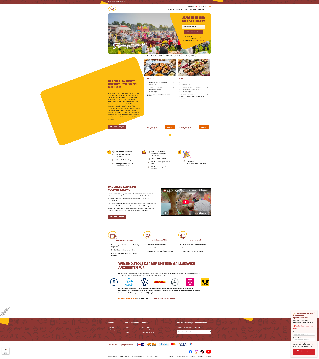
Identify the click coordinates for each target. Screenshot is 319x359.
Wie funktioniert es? (130, 330)
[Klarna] (163, 345)
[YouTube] (207, 352)
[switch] (5, 353)
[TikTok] (201, 352)
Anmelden (204, 6)
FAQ (186, 10)
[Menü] (8, 348)
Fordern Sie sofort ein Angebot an (163, 298)
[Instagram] (195, 352)
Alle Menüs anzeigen (117, 127)
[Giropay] (139, 345)
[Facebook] (189, 352)
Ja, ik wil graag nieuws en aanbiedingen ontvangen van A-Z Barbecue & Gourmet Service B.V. (303, 344)
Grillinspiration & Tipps (182, 356)
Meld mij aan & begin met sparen (304, 352)
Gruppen (179, 10)
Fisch (185, 55)
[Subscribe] (209, 332)
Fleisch (153, 55)
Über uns (193, 10)
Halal (161, 55)
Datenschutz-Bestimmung (138, 356)
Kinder (192, 55)
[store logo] (112, 8)
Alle (146, 55)
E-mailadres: (297, 337)
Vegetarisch (169, 55)
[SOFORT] (150, 345)
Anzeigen (170, 127)
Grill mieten (171, 356)
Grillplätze (192, 356)
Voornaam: (296, 332)
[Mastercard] (172, 345)
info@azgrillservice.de (148, 332)
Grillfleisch (208, 356)
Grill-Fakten (200, 356)
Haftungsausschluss (112, 356)
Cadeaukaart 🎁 (192, 6)
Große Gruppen (112, 330)
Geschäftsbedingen (124, 356)
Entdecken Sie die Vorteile (127, 298)
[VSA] (181, 345)
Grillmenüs (170, 10)
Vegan (179, 55)
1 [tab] (170, 135)
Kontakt (201, 10)
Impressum (149, 356)
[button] (210, 6)
